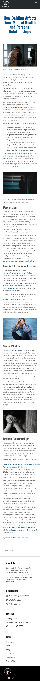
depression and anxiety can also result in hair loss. (19, 261)
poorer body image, (9, 288)
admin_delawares (14, 69)
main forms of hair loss (13, 123)
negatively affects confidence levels (14, 283)
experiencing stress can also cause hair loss (17, 299)
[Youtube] (9, 678)
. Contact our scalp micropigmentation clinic (25, 530)
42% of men (12, 153)
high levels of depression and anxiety (15, 232)
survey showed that (10, 467)
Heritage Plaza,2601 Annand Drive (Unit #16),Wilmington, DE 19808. (17, 622)
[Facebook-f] (5, 678)
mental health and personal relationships (17, 538)
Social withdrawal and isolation (13, 350)
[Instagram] (13, 678)
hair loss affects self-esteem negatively (15, 273)
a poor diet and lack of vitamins (13, 107)
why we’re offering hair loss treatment (21, 527)
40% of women (24, 153)
